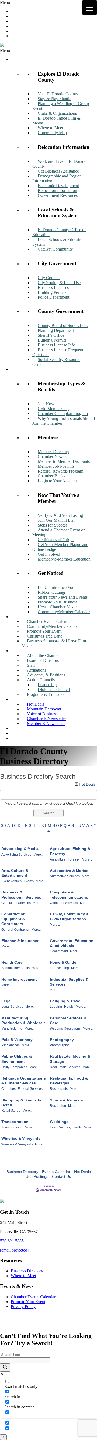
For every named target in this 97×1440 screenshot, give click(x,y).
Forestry (74, 859)
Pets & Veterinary (17, 1039)
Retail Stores (10, 1110)
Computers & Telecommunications (69, 894)
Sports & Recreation (68, 1100)
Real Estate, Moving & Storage (70, 1058)
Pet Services (10, 1045)
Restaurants (59, 1089)
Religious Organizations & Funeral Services (23, 1080)
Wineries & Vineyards (20, 1138)
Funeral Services (30, 1089)
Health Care (12, 962)
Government (59, 951)
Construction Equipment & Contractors (13, 919)
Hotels (69, 1007)
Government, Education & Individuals (71, 943)
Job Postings (37, 1176)
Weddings (59, 1121)
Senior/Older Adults (15, 968)
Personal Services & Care (68, 1020)
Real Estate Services (65, 1067)
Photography (62, 1039)
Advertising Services (16, 854)
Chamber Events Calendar (33, 1296)
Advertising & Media (20, 849)
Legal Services (12, 1007)
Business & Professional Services (21, 894)
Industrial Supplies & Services (69, 981)
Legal (6, 1001)
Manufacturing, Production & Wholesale (23, 1020)
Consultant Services (16, 903)
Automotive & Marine (69, 870)
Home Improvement (19, 979)
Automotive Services (65, 876)
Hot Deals (87, 784)
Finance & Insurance (20, 941)
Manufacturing (11, 1028)
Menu (5, 2)
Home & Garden (64, 962)
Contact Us (61, 1176)
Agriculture (58, 859)
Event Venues (11, 881)
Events (29, 881)
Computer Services (64, 903)
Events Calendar (56, 1171)
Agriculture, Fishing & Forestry (70, 851)
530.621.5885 (12, 1241)
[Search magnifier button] (5, 1367)
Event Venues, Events (66, 1127)
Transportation (15, 1121)
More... (38, 854)
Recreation (58, 1106)
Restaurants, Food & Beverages (69, 1080)
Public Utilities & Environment (16, 1058)
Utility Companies (14, 1067)
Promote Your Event (28, 1301)
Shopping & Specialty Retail (21, 1102)
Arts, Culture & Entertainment (14, 873)
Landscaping (59, 968)
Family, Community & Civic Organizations (69, 916)
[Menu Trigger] (89, 7)
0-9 (3, 825)
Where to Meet (23, 1275)
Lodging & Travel (65, 1001)
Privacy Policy (23, 1306)
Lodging (56, 1007)
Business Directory (22, 1171)
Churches (8, 1089)
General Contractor (15, 930)
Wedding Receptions (65, 1028)
